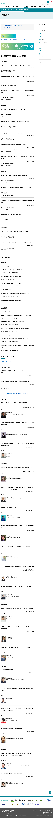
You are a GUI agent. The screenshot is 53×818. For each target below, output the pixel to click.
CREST (17, 9)
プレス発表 (44, 30)
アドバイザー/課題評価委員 (13, 39)
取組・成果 (26, 6)
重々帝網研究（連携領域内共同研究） (10, 25)
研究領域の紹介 (16, 6)
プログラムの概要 (6, 6)
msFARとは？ (10, 361)
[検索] (48, 2)
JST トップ (2, 9)
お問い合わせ (47, 6)
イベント (21, 39)
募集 (40, 6)
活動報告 (25, 39)
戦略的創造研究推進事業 (10, 9)
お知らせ (43, 33)
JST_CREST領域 (7, 27)
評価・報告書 (33, 6)
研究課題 (5, 39)
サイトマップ (34, 810)
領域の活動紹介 (27, 9)
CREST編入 (21, 25)
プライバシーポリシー (48, 810)
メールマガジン (44, 42)
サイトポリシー (40, 810)
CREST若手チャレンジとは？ (21, 393)
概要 (1, 39)
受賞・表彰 (30, 39)
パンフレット (44, 39)
